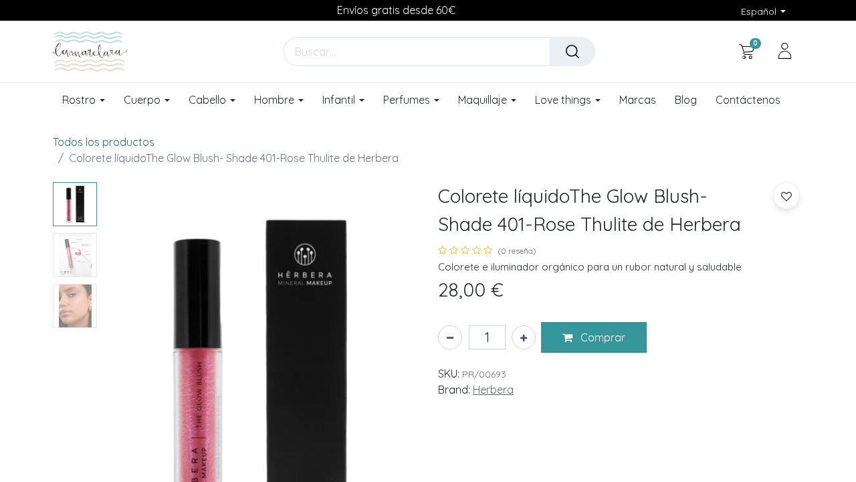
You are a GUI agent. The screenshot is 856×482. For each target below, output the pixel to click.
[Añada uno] (524, 337)
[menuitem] (637, 100)
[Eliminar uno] (450, 337)
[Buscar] (572, 51)
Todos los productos (103, 142)
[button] (594, 337)
